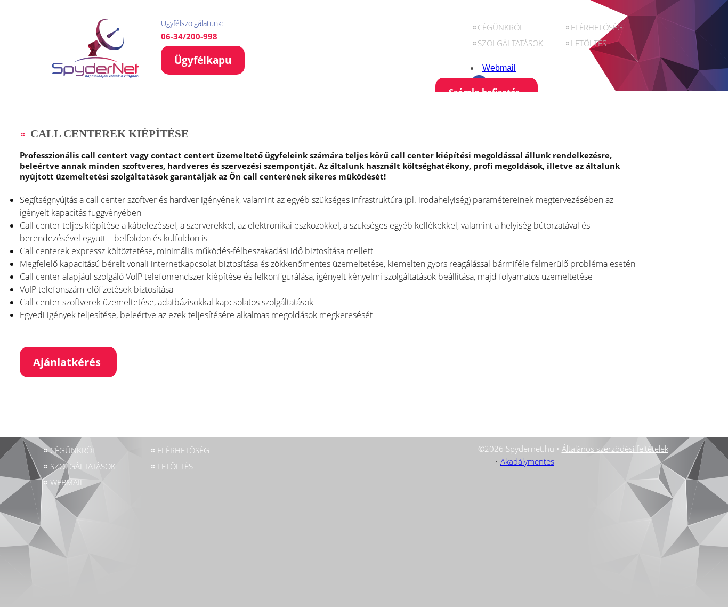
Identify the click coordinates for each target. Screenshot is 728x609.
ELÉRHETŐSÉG (597, 27)
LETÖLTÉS (588, 43)
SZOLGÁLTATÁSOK (510, 43)
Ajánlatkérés (68, 362)
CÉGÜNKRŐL (501, 27)
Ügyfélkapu (202, 60)
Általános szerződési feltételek (615, 448)
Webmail (499, 67)
